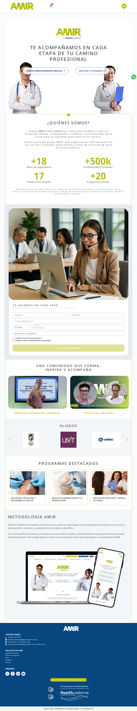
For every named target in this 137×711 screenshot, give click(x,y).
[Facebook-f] (13, 674)
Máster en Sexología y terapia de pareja (109, 499)
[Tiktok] (18, 674)
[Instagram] (7, 674)
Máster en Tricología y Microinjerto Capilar (23, 499)
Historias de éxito (99, 413)
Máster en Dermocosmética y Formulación (67, 499)
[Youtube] (23, 674)
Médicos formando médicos (37, 413)
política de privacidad (32, 338)
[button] (124, 6)
